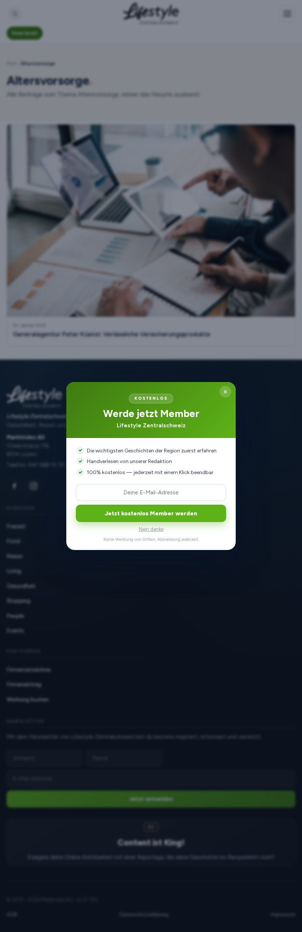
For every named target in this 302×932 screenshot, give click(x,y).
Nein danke (151, 529)
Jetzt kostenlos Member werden (151, 513)
